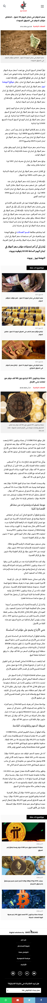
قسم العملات (23, 232)
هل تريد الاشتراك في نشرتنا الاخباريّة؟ (23, 983)
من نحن (23, 939)
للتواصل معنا (23, 952)
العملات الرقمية (39, 26)
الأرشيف (23, 964)
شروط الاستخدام (23, 945)
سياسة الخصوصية (23, 958)
